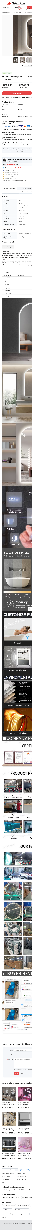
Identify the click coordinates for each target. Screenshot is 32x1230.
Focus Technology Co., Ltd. (21, 1223)
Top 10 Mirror (23, 1214)
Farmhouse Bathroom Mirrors (11, 1197)
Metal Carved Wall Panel (8, 1173)
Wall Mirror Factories (23, 1206)
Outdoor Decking (21, 1176)
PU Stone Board (21, 1179)
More (3, 1217)
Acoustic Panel (6, 1176)
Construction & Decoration (12, 12)
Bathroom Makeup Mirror (9, 1214)
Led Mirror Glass (7, 1210)
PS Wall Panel (5, 1179)
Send (16, 1074)
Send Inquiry (17, 93)
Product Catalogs (26, 1170)
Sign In (4, 180)
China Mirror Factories (9, 1206)
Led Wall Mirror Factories (22, 1210)
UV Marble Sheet (21, 1173)
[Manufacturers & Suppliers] (16, 3)
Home (3, 12)
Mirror (21, 12)
